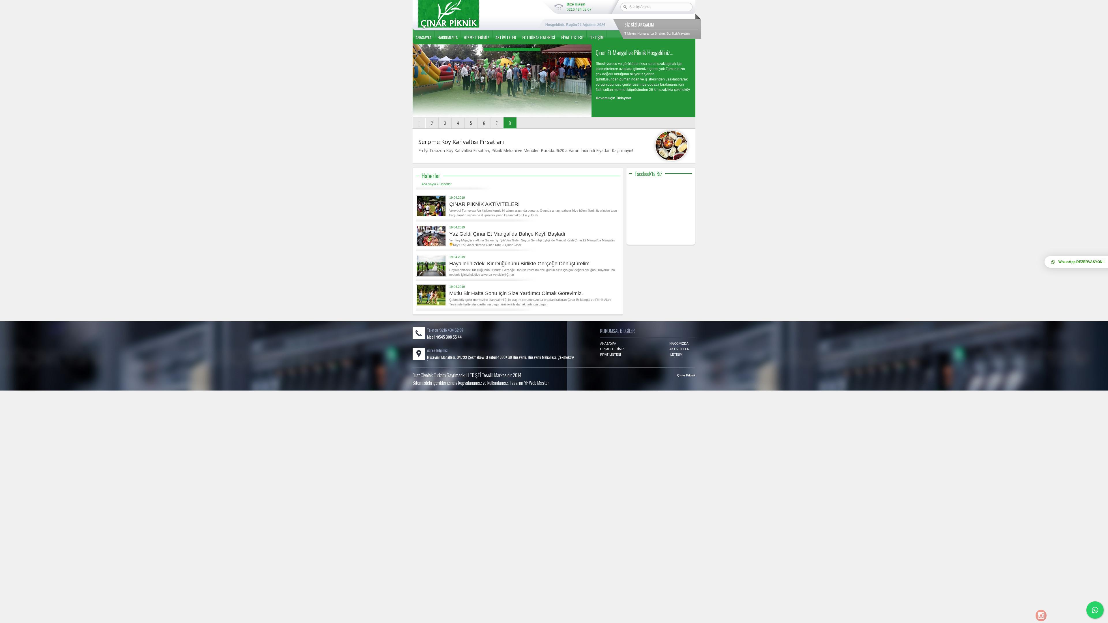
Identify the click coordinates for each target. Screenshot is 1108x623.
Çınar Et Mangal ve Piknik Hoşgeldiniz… (634, 52)
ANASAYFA (423, 37)
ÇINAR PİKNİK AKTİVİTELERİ (484, 204)
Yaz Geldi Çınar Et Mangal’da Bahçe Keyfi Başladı (507, 234)
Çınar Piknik (686, 375)
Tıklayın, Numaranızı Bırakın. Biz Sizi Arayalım (657, 33)
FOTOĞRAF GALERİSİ (538, 37)
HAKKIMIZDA (447, 37)
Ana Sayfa (429, 184)
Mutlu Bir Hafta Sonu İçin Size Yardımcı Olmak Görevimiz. (516, 293)
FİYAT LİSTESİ (572, 37)
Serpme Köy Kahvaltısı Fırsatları (461, 142)
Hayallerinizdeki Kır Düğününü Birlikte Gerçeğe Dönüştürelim (519, 264)
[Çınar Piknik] (473, 14)
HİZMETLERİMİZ (476, 37)
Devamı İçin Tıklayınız (613, 98)
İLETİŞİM (596, 37)
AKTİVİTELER (505, 37)
